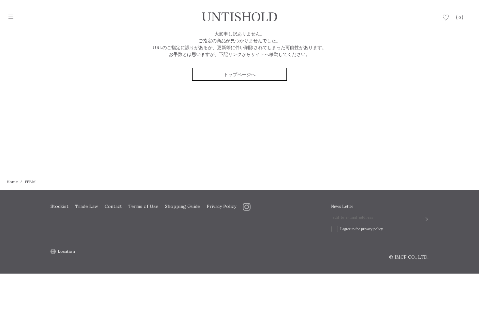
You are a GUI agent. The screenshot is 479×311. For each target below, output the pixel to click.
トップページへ (239, 74)
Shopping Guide (182, 206)
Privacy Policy (222, 206)
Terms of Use (143, 206)
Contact (113, 206)
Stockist (59, 206)
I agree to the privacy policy (361, 229)
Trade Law (86, 206)
